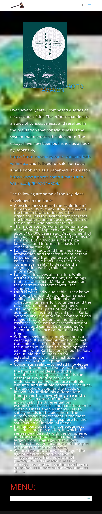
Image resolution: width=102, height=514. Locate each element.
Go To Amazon (62, 88)
